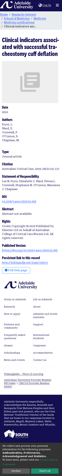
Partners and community (12, 326)
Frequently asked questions (14, 337)
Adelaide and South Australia (45, 316)
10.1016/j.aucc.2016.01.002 (19, 201)
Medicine (40, 18)
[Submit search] (36, 5)
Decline (16, 471)
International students (41, 337)
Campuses (39, 345)
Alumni (8, 345)
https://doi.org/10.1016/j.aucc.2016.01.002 (30, 250)
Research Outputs (24, 14)
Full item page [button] (17, 270)
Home (4, 14)
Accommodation (43, 352)
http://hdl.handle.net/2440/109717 (25, 262)
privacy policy (48, 459)
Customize (8, 464)
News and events (14, 360)
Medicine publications (19, 22)
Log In (46, 5)
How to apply (12, 314)
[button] (40, 5)
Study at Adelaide (15, 299)
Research (9, 306)
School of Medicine (17, 18)
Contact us (39, 360)
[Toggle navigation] (57, 5)
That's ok (44, 471)
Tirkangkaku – (23, 374)
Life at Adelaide (42, 299)
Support (38, 324)
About (37, 306)
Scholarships (12, 352)
